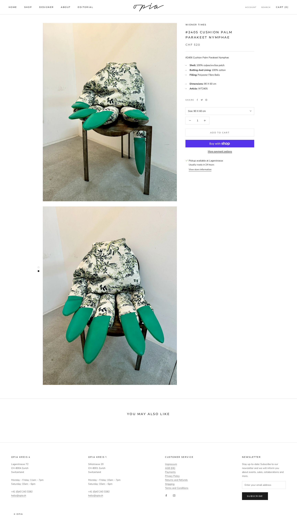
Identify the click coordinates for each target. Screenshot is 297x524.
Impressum (171, 464)
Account (250, 7)
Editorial (85, 7)
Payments (170, 472)
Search (266, 7)
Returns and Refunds (176, 480)
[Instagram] (174, 495)
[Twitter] (202, 100)
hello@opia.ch (18, 495)
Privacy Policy (172, 476)
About (65, 7)
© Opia (18, 514)
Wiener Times (195, 24)
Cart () (282, 7)
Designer (46, 7)
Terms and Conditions (176, 488)
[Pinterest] (206, 100)
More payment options (220, 151)
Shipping (169, 484)
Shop (28, 7)
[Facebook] (197, 100)
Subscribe (255, 496)
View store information (200, 169)
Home (13, 7)
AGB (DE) (170, 468)
